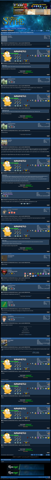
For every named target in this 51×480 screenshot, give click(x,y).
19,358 (49, 95)
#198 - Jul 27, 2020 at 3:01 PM (6, 381)
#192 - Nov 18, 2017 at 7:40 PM (6, 268)
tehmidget (10, 340)
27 (49, 302)
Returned (10, 302)
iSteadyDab (11, 255)
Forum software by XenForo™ (9, 478)
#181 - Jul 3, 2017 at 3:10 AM (6, 34)
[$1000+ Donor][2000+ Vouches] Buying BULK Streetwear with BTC (25, 456)
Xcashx (10, 140)
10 (41, 30)
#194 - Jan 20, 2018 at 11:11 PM (7, 300)
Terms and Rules (48, 478)
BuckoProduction (7, 192)
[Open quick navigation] (49, 28)
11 (42, 30)
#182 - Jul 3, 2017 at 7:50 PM (6, 48)
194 (49, 79)
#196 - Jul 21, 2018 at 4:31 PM (6, 338)
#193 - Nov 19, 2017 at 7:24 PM (6, 283)
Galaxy (10, 270)
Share (48, 46)
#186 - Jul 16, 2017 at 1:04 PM (6, 138)
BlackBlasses (3, 379)
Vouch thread (28, 89)
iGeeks (10, 36)
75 (49, 340)
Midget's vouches (36, 352)
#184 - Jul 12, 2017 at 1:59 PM (6, 93)
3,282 (49, 193)
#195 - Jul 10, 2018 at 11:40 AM (6, 314)
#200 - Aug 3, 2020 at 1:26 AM (6, 430)
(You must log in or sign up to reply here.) (7, 454)
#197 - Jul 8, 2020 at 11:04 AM (6, 356)
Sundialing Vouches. (28, 334)
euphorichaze (11, 79)
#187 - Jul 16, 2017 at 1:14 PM (6, 158)
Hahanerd (2, 312)
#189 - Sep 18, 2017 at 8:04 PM (6, 207)
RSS (49, 477)
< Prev (32, 30)
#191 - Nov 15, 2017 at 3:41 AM (6, 253)
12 (46, 30)
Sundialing (10, 316)
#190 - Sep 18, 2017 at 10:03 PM (7, 223)
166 (49, 36)
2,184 (49, 270)
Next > (49, 30)
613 (49, 316)
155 (49, 256)
